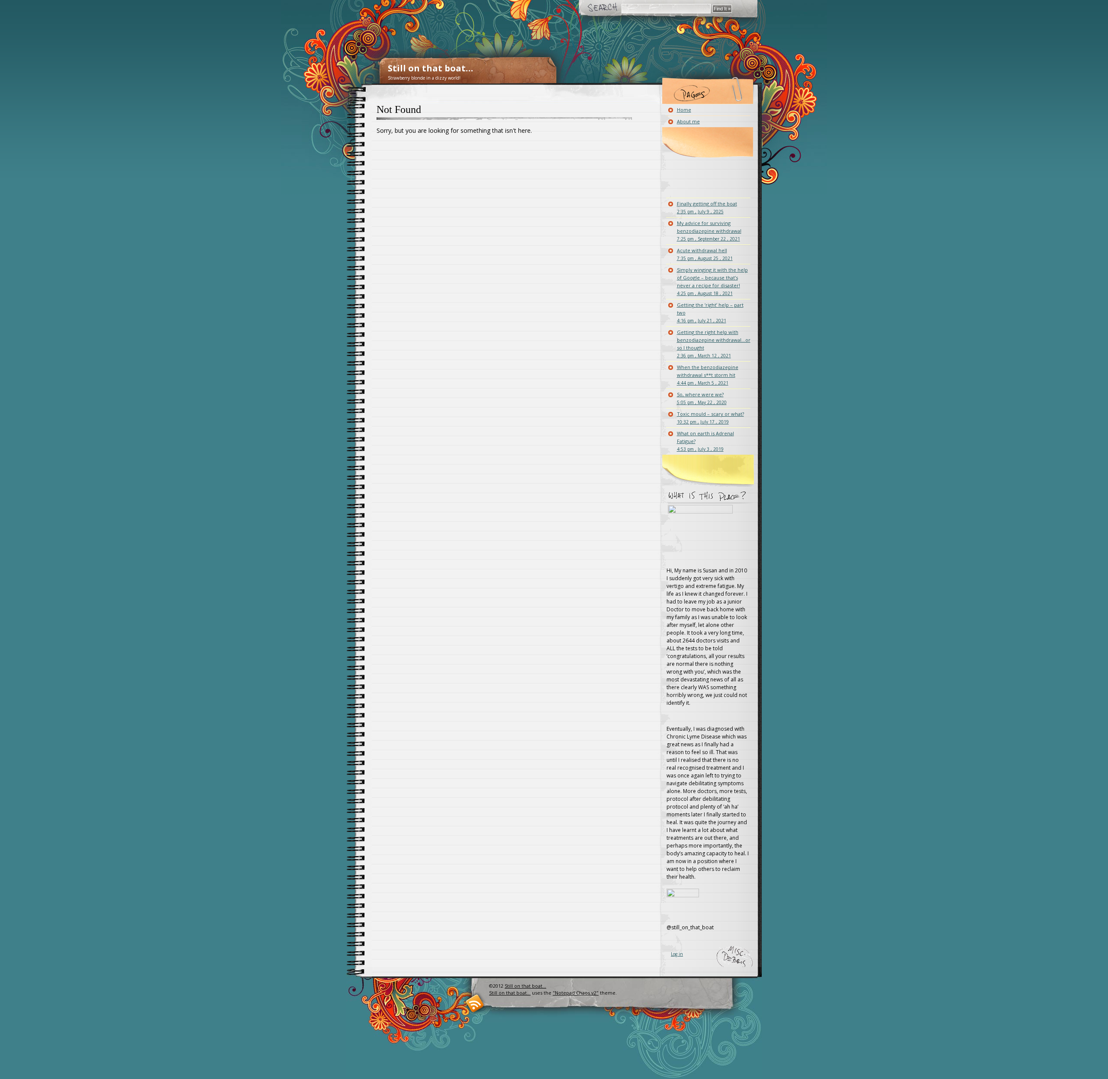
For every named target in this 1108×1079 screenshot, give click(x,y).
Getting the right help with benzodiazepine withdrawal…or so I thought (713, 344)
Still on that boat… (430, 68)
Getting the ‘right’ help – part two (710, 313)
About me (688, 121)
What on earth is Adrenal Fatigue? (705, 441)
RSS (475, 1003)
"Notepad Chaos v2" (576, 992)
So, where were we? (702, 398)
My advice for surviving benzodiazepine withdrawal (709, 231)
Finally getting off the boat (707, 207)
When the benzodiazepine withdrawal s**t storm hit (707, 375)
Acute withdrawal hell (705, 254)
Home (684, 109)
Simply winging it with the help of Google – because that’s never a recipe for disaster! (712, 281)
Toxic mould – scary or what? (710, 418)
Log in (677, 954)
